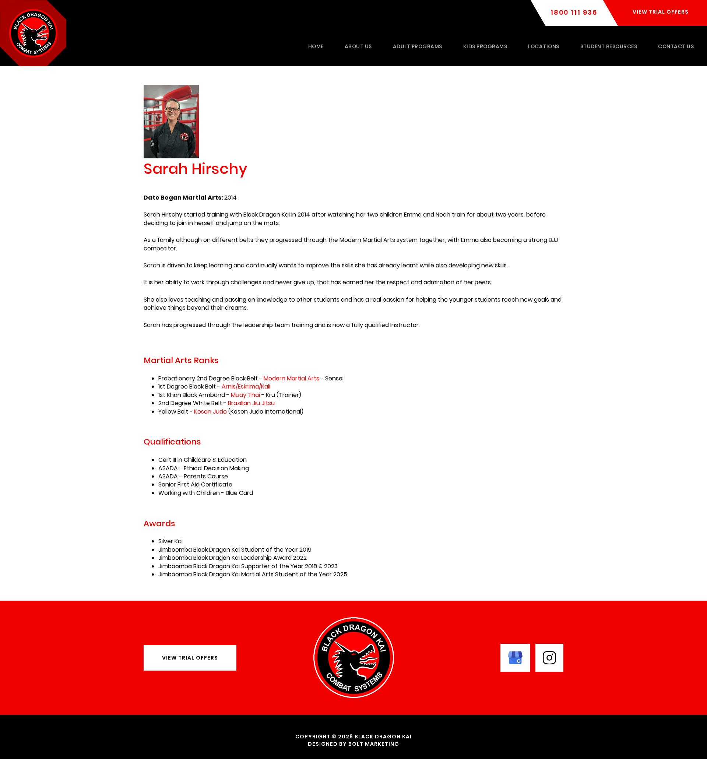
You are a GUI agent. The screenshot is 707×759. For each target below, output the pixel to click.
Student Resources (608, 46)
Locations (543, 46)
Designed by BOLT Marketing (353, 744)
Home (316, 46)
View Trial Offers (190, 657)
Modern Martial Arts (291, 378)
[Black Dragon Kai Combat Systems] (33, 32)
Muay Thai (245, 395)
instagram (549, 657)
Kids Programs (485, 46)
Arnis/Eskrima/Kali (246, 386)
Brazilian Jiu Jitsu (251, 403)
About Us (358, 46)
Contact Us (676, 46)
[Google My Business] (515, 657)
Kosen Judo (210, 411)
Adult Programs (417, 46)
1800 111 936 (574, 12)
